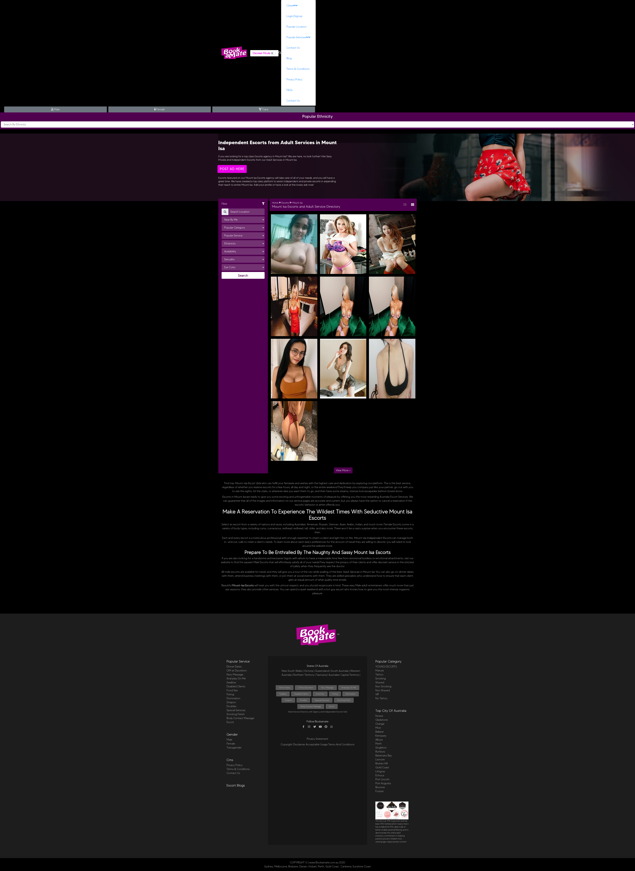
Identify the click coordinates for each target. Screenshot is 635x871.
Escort (230, 722)
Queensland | (322, 670)
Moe (378, 727)
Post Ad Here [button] (232, 169)
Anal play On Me (236, 678)
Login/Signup (294, 16)
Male (56, 109)
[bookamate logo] (234, 52)
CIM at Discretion (237, 670)
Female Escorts (392, 524)
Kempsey (380, 735)
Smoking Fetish (236, 714)
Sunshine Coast (362, 866)
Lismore (380, 759)
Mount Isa (297, 202)
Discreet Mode (261, 53)
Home (275, 202)
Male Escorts (261, 562)
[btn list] (405, 205)
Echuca (379, 775)
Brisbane (293, 866)
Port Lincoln (382, 779)
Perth (378, 743)
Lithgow (380, 771)
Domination (233, 698)
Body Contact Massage (240, 718)
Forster (379, 791)
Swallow (231, 682)
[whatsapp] (331, 726)
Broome (380, 787)
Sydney (268, 866)
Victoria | (309, 670)
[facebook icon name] (303, 726)
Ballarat (379, 731)
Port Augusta (383, 783)
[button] (279, 53)
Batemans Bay (383, 755)
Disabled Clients (236, 686)
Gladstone (381, 719)
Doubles (231, 706)
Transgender (234, 747)
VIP (377, 694)
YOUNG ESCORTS (386, 666)
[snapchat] (325, 726)
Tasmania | (322, 674)
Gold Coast (382, 767)
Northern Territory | (304, 674)
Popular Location (296, 26)
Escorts (249, 585)
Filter (224, 203)
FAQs (289, 90)
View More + (343, 470)
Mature (379, 670)
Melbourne (280, 866)
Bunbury (380, 751)
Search (243, 275)
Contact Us (293, 47)
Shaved (379, 682)
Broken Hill (381, 763)
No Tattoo (381, 698)
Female (160, 109)
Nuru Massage (235, 674)
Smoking (380, 678)
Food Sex (232, 690)
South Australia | (340, 670)
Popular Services (296, 37)
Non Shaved (382, 690)
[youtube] (320, 726)
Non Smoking (383, 686)
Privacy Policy (294, 79)
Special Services (236, 710)
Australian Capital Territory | (344, 674)
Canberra (346, 866)
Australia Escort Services (394, 496)
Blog (289, 58)
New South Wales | (292, 670)
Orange (379, 723)
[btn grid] (412, 205)
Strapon (231, 702)
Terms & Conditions (298, 68)
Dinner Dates (234, 666)
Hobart (312, 866)
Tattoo (379, 674)
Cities (289, 5)
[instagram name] (309, 726)
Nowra (379, 715)
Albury (379, 739)
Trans (264, 109)
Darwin (303, 866)
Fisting (230, 694)
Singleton (381, 747)
